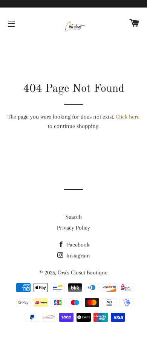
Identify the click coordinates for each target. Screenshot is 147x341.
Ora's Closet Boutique (82, 272)
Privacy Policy (73, 227)
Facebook (77, 244)
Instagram (77, 255)
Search (74, 216)
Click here (127, 116)
